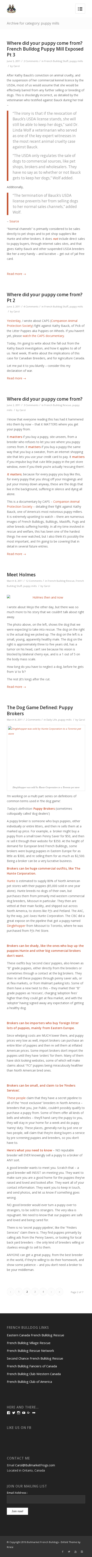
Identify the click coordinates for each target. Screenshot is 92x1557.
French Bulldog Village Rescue (28, 1343)
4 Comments (31, 306)
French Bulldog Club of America (29, 1381)
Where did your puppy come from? (44, 399)
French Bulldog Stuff (56, 61)
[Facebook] (62, 1551)
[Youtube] (75, 1551)
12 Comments (34, 580)
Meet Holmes (21, 575)
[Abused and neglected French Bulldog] (46, 597)
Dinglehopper (16, 926)
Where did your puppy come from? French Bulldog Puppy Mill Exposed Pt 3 (45, 49)
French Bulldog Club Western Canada (34, 1374)
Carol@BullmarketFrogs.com (35, 1465)
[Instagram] (82, 1551)
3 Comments (31, 405)
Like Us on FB (19, 1427)
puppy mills (76, 61)
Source (14, 221)
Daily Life (51, 719)
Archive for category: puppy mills (33, 23)
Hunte (11, 881)
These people (16, 1098)
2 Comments (31, 61)
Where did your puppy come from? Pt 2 (44, 297)
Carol (16, 66)
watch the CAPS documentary (43, 336)
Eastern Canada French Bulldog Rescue (35, 1335)
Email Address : (17, 1493)
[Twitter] (69, 1551)
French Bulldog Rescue (57, 405)
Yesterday (14, 321)
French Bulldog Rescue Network (30, 1350)
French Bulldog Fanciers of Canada (32, 1366)
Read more (16, 274)
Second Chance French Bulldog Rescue (35, 1358)
